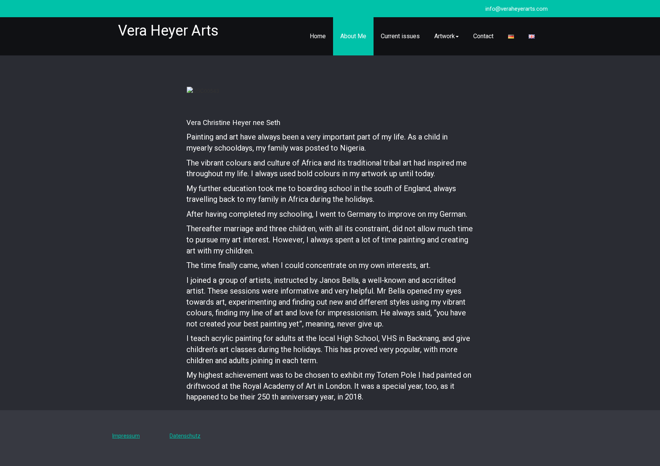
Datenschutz (185, 436)
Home (318, 36)
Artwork (444, 36)
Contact (483, 36)
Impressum (126, 436)
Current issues (400, 36)
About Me (353, 36)
